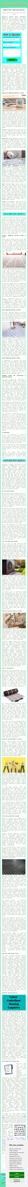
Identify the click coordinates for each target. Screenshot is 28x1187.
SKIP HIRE (10, 1139)
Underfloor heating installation (11, 464)
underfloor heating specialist (19, 1071)
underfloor (13, 220)
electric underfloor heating (13, 1016)
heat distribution (12, 122)
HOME (10, 7)
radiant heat (22, 204)
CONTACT (19, 7)
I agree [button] (17, 1173)
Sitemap (3, 1174)
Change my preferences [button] (17, 1180)
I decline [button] (17, 1176)
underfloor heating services (18, 478)
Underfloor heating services (10, 973)
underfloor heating (20, 483)
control (18, 147)
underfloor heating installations (11, 1099)
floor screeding (19, 1137)
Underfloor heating (21, 77)
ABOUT (16, 7)
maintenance (16, 168)
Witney (12, 465)
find (6, 955)
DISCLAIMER (24, 7)
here (7, 986)
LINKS (13, 7)
